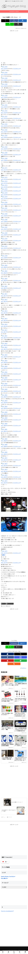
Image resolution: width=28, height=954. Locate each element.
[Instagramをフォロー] (20, 657)
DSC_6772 (3, 179)
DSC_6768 (3, 160)
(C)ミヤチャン (16, 68)
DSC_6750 (3, 107)
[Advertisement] (14, 46)
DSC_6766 (3, 154)
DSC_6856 (3, 414)
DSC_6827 (3, 349)
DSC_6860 (3, 425)
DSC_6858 (3, 419)
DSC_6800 (3, 267)
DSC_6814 (3, 313)
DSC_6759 (3, 126)
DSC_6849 (3, 391)
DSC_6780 (3, 204)
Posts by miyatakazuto (7, 911)
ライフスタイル (10, 603)
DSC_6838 (3, 368)
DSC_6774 (3, 187)
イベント (4, 606)
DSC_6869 (3, 454)
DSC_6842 (3, 374)
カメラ (9, 606)
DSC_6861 (3, 431)
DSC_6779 (3, 198)
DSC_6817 (3, 332)
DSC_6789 (3, 234)
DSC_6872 (3, 460)
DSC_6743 (3, 74)
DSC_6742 (3, 68)
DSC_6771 (3, 170)
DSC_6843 (3, 379)
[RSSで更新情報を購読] (14, 664)
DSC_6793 (3, 240)
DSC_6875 (3, 482)
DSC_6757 (3, 118)
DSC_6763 (3, 137)
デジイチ (4, 603)
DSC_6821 (3, 337)
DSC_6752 (3, 112)
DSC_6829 (3, 356)
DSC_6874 (3, 471)
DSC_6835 (3, 362)
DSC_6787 (3, 229)
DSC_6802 (3, 273)
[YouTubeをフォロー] (7, 660)
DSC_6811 (3, 295)
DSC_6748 (3, 86)
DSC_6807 (3, 288)
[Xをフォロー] (20, 654)
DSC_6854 (3, 402)
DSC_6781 (3, 210)
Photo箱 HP (4, 878)
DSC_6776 (3, 191)
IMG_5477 (3, 562)
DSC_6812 (3, 301)
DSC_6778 (3, 194)
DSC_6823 (3, 345)
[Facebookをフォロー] (7, 657)
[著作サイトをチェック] (7, 654)
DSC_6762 (3, 131)
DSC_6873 (3, 465)
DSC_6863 (3, 440)
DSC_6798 (3, 257)
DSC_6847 (3, 385)
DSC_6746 (3, 80)
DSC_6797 (3, 248)
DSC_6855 (3, 408)
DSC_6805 (3, 280)
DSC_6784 (3, 215)
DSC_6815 (3, 320)
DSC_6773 (3, 183)
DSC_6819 (3, 326)
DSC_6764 (3, 149)
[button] (18, 24)
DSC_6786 (3, 221)
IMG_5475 (3, 553)
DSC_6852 (3, 397)
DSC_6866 (3, 446)
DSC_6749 (3, 97)
